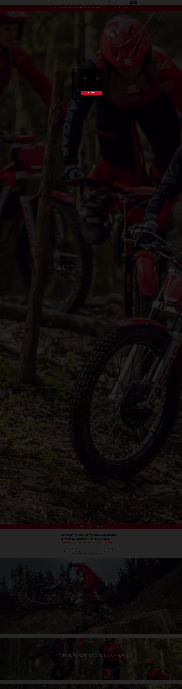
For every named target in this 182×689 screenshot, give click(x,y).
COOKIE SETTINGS (91, 96)
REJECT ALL (91, 88)
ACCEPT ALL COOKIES (91, 92)
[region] (91, 84)
